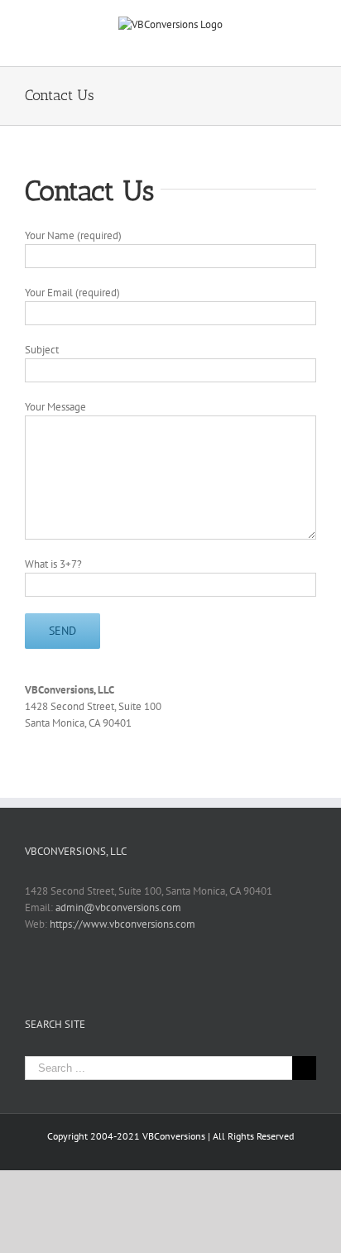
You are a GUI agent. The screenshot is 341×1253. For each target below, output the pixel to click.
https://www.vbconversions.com (122, 924)
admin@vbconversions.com (118, 907)
